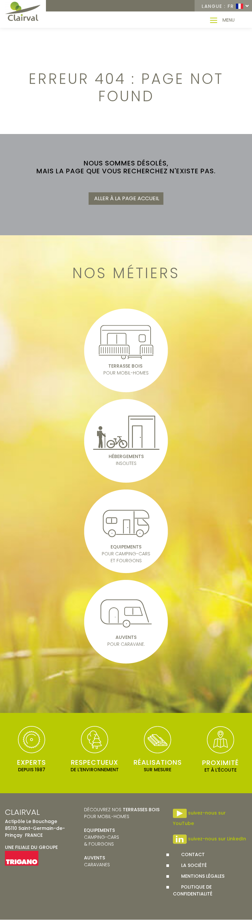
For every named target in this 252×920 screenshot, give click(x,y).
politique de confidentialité (192, 890)
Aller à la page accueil (126, 198)
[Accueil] (23, 12)
